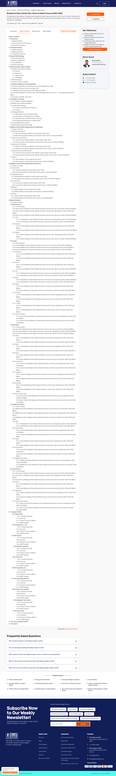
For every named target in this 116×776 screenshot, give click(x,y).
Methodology (47, 31)
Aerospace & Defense (58, 709)
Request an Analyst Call (95, 49)
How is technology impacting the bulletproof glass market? (26, 647)
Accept (10, 772)
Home (8, 10)
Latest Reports (43, 748)
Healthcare (89, 714)
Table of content (24, 31)
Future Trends (47, 3)
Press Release (43, 744)
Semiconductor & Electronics (90, 718)
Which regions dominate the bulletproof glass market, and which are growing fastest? (34, 654)
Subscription (42, 751)
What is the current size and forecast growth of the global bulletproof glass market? (34, 668)
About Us (41, 737)
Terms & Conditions (105, 773)
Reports (14, 10)
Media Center (66, 3)
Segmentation (36, 31)
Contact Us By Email (90, 82)
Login (104, 3)
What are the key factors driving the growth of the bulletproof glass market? (32, 661)
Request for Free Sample (68, 31)
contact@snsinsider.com (96, 759)
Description (13, 31)
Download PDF (96, 14)
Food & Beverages (76, 714)
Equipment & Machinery (59, 714)
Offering (56, 3)
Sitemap (41, 755)
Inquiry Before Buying (99, 64)
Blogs (40, 741)
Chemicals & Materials (24, 10)
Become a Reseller (44, 758)
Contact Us (77, 3)
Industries (36, 3)
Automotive (72, 709)
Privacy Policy (94, 773)
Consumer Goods (66, 755)
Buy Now (96, 19)
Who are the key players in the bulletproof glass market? (26, 641)
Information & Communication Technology (64, 718)
